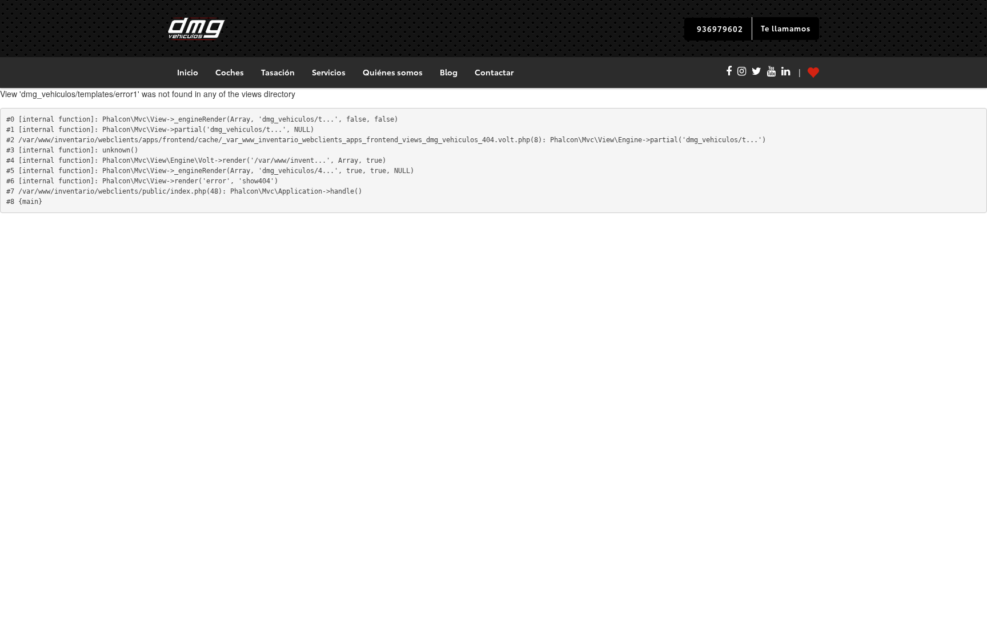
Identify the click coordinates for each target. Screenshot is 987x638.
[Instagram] (741, 72)
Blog (449, 72)
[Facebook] (729, 72)
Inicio (187, 72)
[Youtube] (771, 72)
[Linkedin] (785, 72)
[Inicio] (196, 29)
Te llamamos (786, 28)
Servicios (329, 72)
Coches (229, 72)
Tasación (278, 72)
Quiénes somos (393, 72)
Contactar (494, 72)
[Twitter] (756, 72)
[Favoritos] (804, 72)
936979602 (720, 28)
